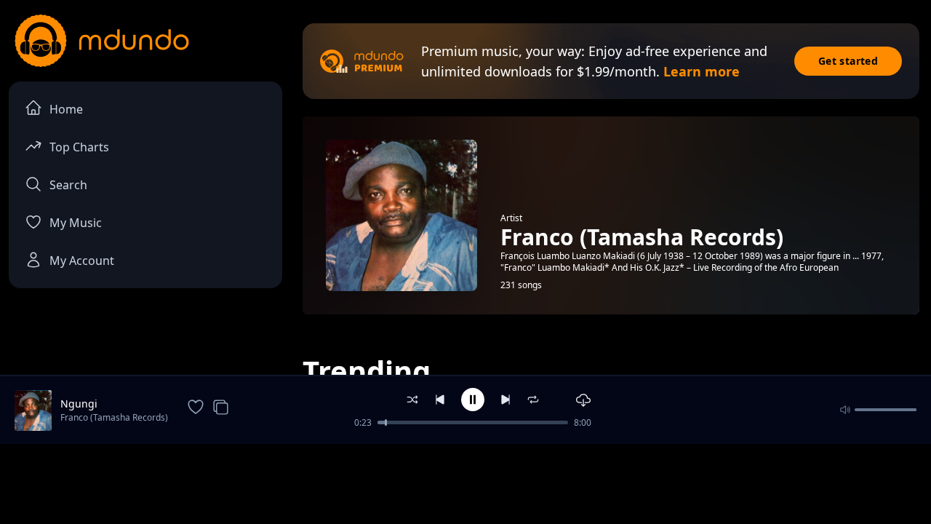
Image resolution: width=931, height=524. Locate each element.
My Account (81, 261)
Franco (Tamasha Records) (114, 417)
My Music (75, 223)
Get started (848, 61)
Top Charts (79, 147)
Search (68, 185)
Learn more (701, 71)
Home (66, 109)
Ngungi (78, 403)
